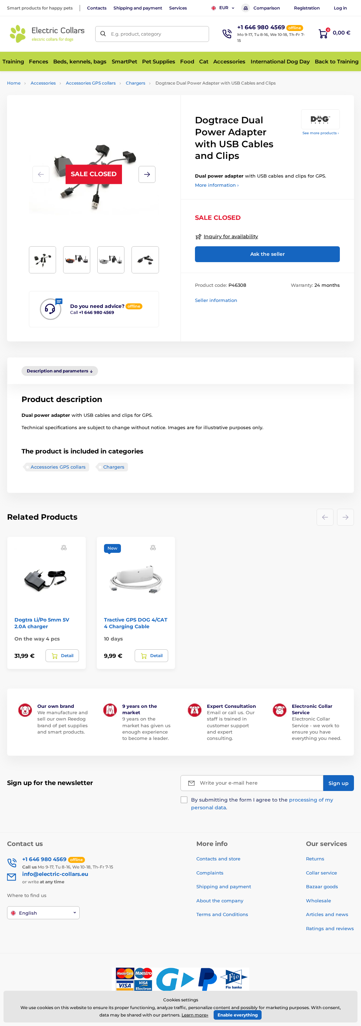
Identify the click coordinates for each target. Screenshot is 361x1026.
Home (13, 83)
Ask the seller (267, 254)
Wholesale (318, 900)
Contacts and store (218, 858)
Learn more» (195, 1015)
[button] (147, 174)
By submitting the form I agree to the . (262, 804)
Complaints (210, 873)
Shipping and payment (138, 8)
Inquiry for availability (231, 236)
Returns (315, 858)
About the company (219, 900)
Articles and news (327, 914)
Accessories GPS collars (91, 83)
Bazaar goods (322, 886)
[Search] (103, 34)
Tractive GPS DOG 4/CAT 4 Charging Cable (135, 623)
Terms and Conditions (222, 914)
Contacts (96, 8)
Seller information (216, 300)
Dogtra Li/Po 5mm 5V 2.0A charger (41, 623)
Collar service (321, 873)
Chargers (135, 83)
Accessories (43, 83)
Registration (307, 8)
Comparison (266, 8)
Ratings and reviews (330, 928)
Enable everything (238, 1015)
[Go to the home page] (47, 34)
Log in (340, 8)
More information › (217, 185)
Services (178, 8)
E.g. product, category (136, 34)
